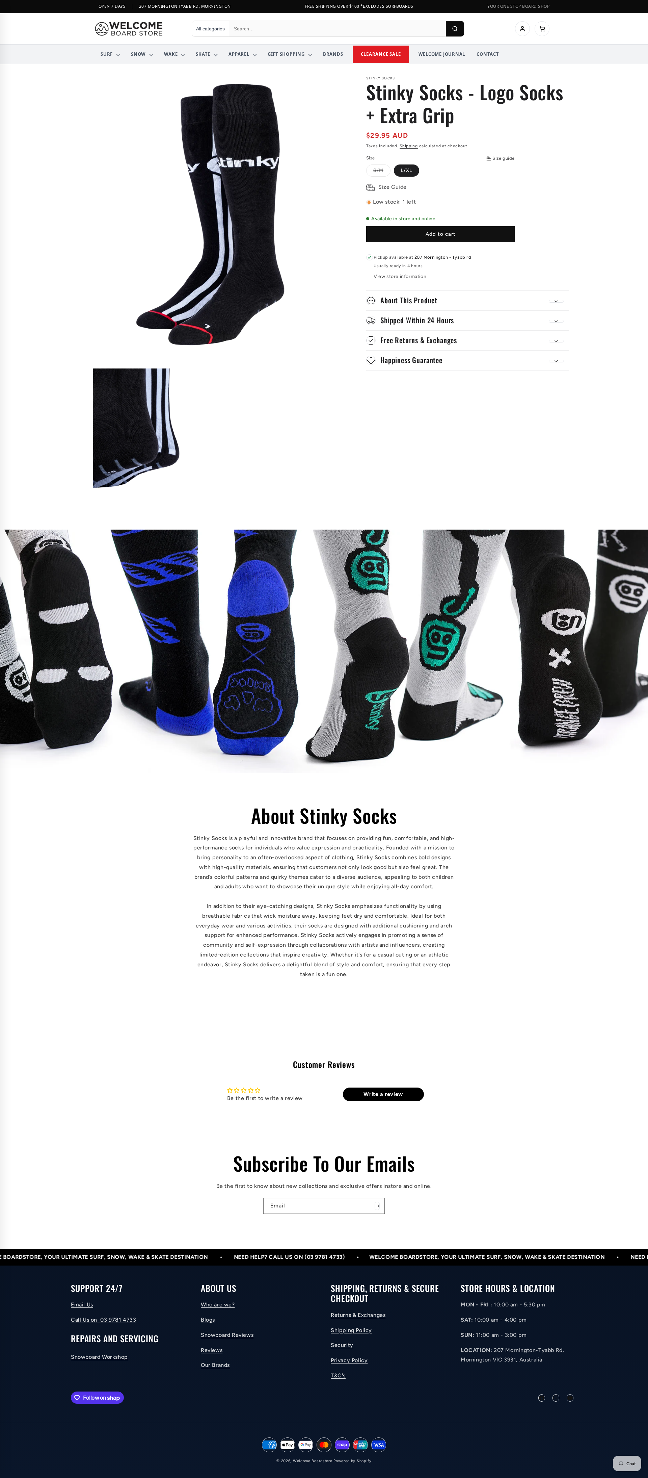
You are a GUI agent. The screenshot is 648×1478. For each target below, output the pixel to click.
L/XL (406, 171)
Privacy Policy (349, 1360)
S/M (381, 172)
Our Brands (215, 1365)
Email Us (82, 1305)
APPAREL (238, 54)
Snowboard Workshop (99, 1357)
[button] (467, 300)
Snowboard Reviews (227, 1335)
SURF (107, 54)
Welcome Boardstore (312, 1461)
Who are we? (218, 1305)
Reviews (211, 1350)
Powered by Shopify (352, 1461)
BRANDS (333, 54)
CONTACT (488, 54)
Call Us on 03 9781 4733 (103, 1320)
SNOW (138, 54)
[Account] (522, 28)
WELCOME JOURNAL (441, 54)
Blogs (208, 1320)
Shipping (409, 146)
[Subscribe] (377, 1206)
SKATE (203, 54)
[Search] (455, 29)
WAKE (171, 54)
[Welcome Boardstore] (137, 29)
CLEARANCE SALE (381, 54)
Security (342, 1345)
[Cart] (542, 28)
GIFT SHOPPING (286, 54)
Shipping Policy (351, 1330)
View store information (400, 276)
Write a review (383, 1094)
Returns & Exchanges (358, 1315)
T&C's (338, 1376)
